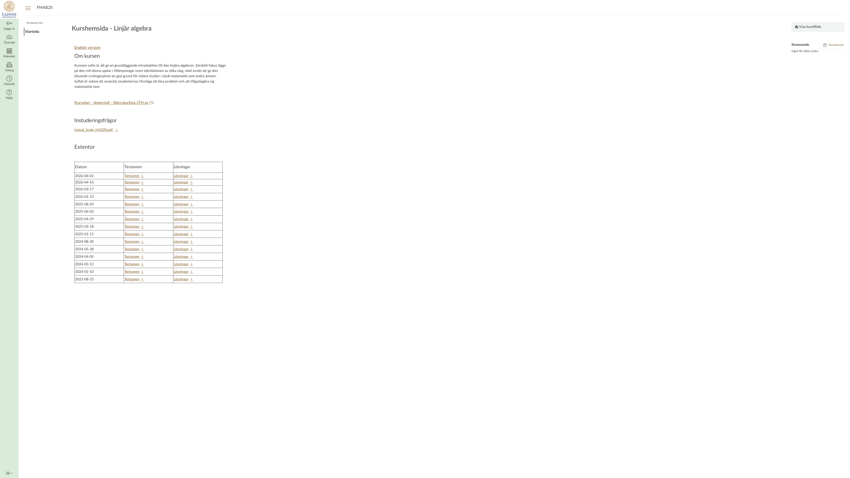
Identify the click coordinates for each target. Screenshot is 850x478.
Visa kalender (836, 45)
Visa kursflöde (809, 27)
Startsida (32, 31)
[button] (9, 81)
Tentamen (131, 176)
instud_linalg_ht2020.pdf (94, 130)
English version (87, 48)
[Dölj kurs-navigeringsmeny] (28, 8)
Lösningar (181, 176)
